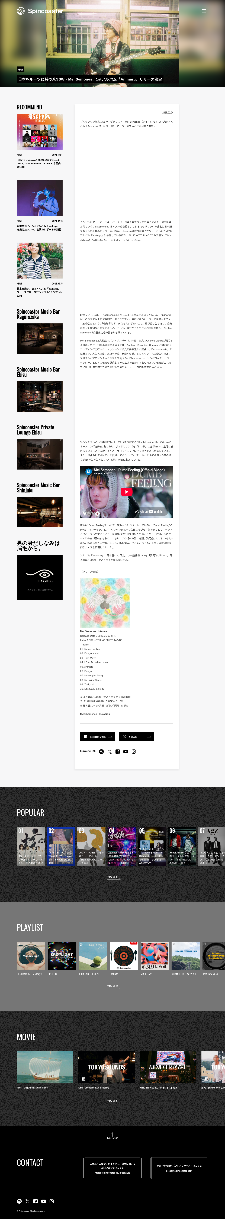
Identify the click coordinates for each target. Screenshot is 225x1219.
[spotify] (101, 753)
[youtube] (125, 753)
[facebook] (117, 753)
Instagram (105, 713)
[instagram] (134, 753)
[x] (109, 753)
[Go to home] (40, 10)
